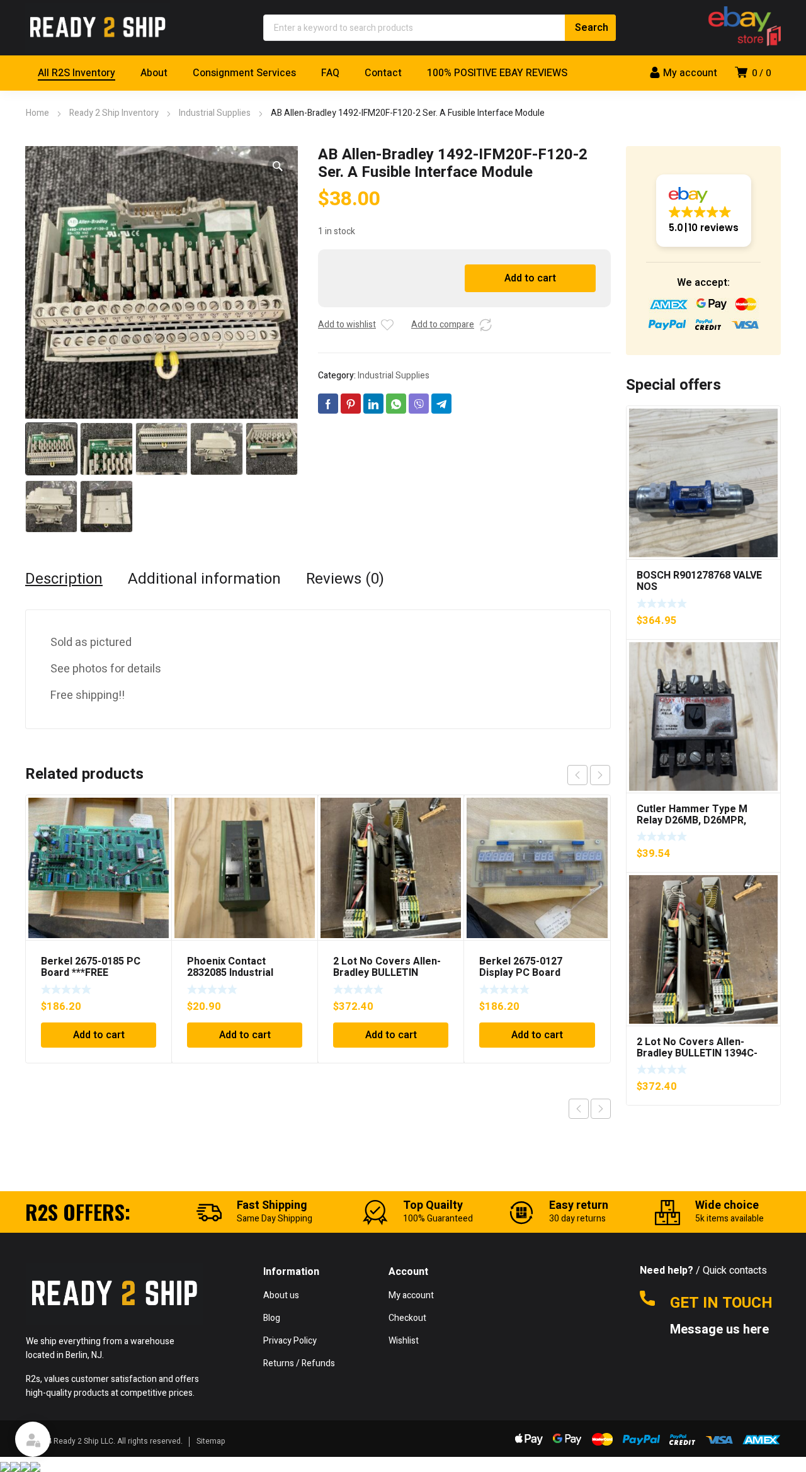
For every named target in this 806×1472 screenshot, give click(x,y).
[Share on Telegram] (441, 403)
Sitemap (210, 1441)
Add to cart (530, 278)
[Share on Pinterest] (351, 403)
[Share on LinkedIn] (373, 403)
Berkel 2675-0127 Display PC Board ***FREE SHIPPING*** (528, 973)
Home (37, 113)
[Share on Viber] (419, 403)
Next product (601, 1109)
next (600, 775)
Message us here (721, 1330)
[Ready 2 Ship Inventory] (97, 27)
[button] (278, 166)
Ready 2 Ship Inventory (114, 113)
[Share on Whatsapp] (396, 403)
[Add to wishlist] (387, 325)
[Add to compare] (485, 325)
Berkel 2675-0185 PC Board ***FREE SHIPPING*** (90, 973)
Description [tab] (64, 579)
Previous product (579, 1109)
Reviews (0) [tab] (345, 579)
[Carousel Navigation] (588, 775)
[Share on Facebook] (328, 403)
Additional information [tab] (204, 579)
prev (577, 775)
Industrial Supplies (215, 113)
